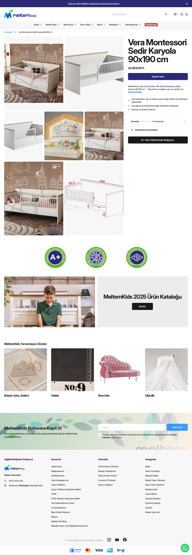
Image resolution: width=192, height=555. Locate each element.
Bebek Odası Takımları (155, 480)
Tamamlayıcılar (131, 24)
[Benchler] (119, 369)
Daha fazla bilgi (135, 92)
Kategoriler (150, 459)
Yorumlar (147, 121)
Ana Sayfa (8, 32)
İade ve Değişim (105, 485)
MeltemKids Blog (59, 521)
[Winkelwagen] (186, 14)
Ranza (99, 24)
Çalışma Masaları (153, 498)
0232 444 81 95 (16, 481)
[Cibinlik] (166, 369)
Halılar (55, 395)
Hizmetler (103, 459)
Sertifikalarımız (58, 475)
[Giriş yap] (182, 14)
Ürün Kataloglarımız (60, 480)
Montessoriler (151, 489)
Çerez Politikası (58, 485)
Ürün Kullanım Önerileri (108, 466)
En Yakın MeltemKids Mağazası (158, 140)
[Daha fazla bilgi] (176, 14)
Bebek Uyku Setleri (16, 395)
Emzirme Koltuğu (152, 503)
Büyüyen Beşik (151, 475)
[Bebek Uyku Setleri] (25, 369)
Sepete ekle (158, 76)
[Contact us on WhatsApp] (185, 548)
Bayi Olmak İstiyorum (60, 512)
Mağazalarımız (58, 471)
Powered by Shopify (94, 540)
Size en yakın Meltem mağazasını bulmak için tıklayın (93, 3)
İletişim (54, 517)
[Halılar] (72, 369)
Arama (166, 14)
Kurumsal (56, 459)
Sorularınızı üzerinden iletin (26, 485)
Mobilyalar (113, 24)
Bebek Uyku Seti (152, 512)
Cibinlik (149, 395)
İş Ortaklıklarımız (58, 507)
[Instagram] (109, 540)
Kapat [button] (187, 3)
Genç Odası (85, 24)
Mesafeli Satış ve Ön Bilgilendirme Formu (69, 526)
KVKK (54, 494)
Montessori (68, 24)
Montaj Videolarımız (107, 471)
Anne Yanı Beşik (152, 471)
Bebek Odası (51, 24)
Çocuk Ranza (151, 494)
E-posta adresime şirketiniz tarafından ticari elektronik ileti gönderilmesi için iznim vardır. (139, 436)
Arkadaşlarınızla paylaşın (146, 130)
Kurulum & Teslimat (106, 480)
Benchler (104, 395)
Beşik (36, 24)
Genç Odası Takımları (154, 485)
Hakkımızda (56, 466)
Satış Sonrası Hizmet (107, 475)
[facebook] (125, 540)
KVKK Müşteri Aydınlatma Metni (65, 498)
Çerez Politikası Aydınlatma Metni (66, 489)
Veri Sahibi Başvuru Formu (62, 503)
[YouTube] (117, 540)
